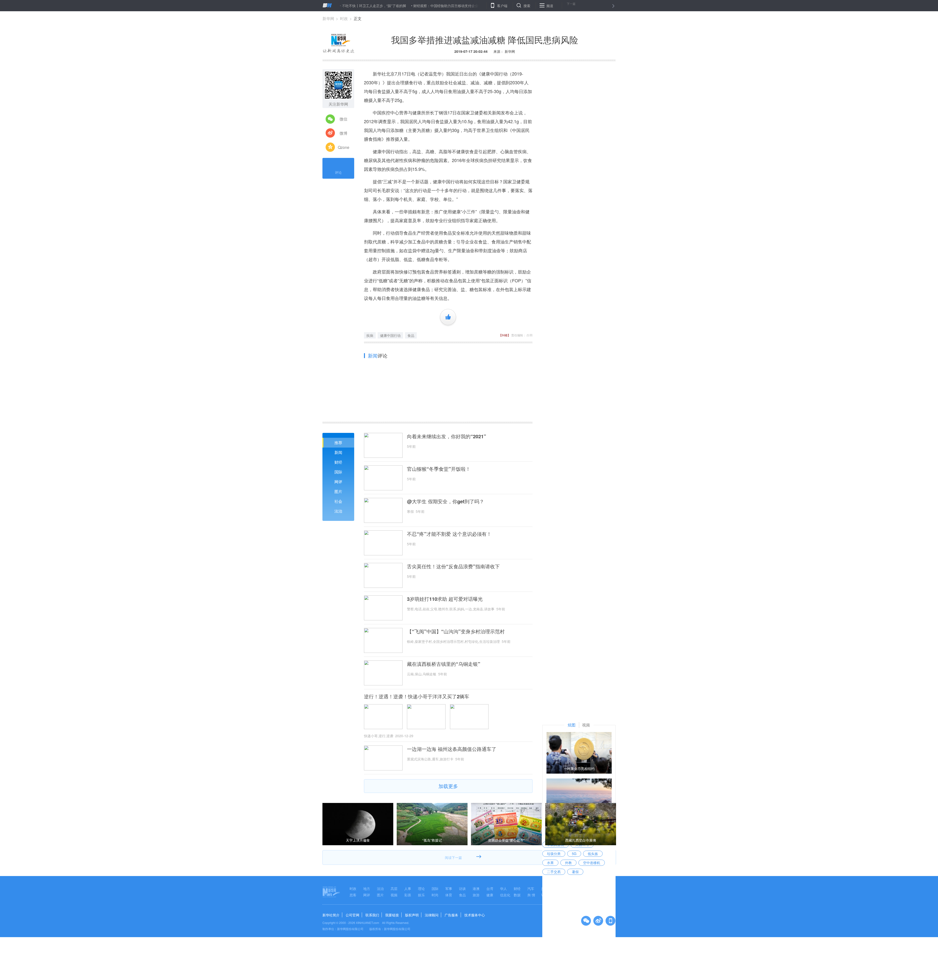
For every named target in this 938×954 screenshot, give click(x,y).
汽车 (530, 888)
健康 (489, 895)
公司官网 (352, 914)
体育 (448, 895)
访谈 (462, 888)
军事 (448, 888)
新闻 (338, 452)
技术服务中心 (474, 914)
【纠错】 (505, 335)
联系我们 (372, 914)
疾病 (369, 335)
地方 (366, 888)
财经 (338, 462)
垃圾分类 (554, 853)
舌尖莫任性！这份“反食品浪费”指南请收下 (453, 566)
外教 (568, 862)
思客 (353, 895)
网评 (338, 481)
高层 (394, 888)
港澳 (476, 888)
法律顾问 (431, 914)
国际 (338, 472)
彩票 (407, 895)
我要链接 (392, 914)
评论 (338, 172)
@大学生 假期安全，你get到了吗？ (445, 501)
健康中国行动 (390, 335)
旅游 (476, 895)
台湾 (489, 888)
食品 (410, 335)
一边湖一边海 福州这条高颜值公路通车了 (451, 749)
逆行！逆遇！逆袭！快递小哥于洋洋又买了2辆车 (416, 696)
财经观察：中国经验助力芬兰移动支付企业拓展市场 (414, 5)
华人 (503, 888)
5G (574, 853)
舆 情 (531, 895)
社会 (338, 501)
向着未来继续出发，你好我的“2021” (446, 436)
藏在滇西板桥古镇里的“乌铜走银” (443, 663)
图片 (338, 491)
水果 (550, 862)
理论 (421, 888)
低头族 (593, 853)
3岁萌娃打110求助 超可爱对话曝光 (445, 598)
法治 (338, 511)
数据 (517, 895)
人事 (407, 888)
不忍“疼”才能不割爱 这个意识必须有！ (449, 533)
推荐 (338, 442)
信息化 (505, 895)
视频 (394, 895)
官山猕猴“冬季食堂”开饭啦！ (438, 468)
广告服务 (451, 914)
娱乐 (421, 895)
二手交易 (554, 871)
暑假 (575, 871)
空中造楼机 (591, 862)
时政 (344, 18)
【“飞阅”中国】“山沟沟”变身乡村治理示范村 (456, 631)
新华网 (328, 18)
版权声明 (412, 914)
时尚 (435, 895)
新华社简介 (331, 914)
